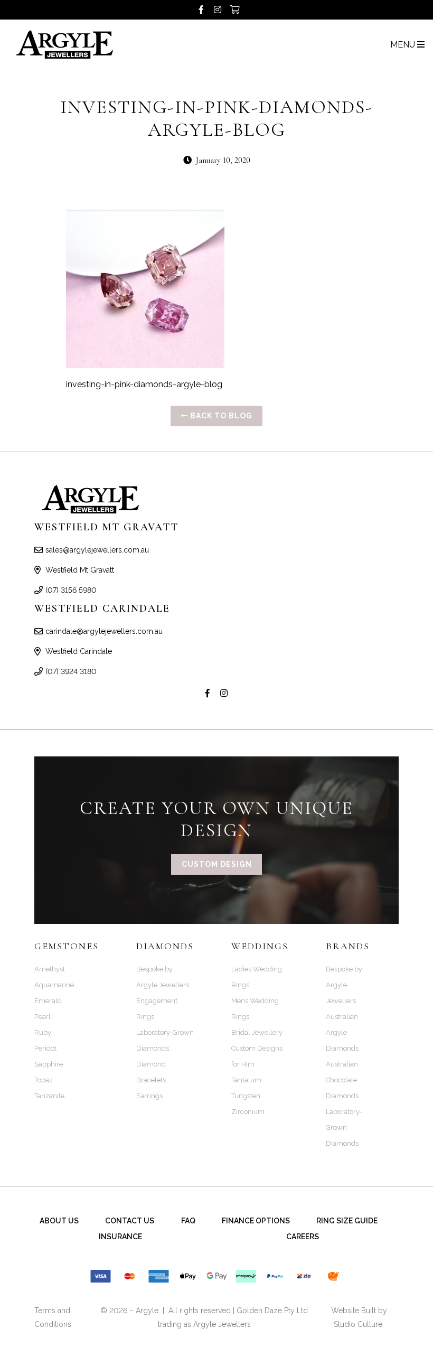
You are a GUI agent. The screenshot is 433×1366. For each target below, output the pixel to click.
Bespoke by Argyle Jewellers (344, 985)
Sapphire (48, 1064)
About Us (59, 1221)
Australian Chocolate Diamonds (342, 1080)
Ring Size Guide (347, 1221)
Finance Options (256, 1221)
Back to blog (220, 415)
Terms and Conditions (52, 1317)
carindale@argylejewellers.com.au (104, 631)
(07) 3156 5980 (71, 590)
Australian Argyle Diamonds (342, 1032)
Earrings (149, 1096)
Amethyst (49, 969)
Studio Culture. (359, 1324)
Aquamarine (54, 985)
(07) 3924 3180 (71, 671)
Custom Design (217, 864)
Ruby (42, 1032)
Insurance (120, 1236)
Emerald (48, 1001)
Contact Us (129, 1221)
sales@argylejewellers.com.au (97, 550)
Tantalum (246, 1080)
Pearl (42, 1017)
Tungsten (245, 1096)
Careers (302, 1236)
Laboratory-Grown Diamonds (344, 1127)
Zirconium (248, 1112)
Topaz (43, 1080)
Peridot (45, 1048)
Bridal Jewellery (257, 1032)
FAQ (188, 1221)
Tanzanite (49, 1096)
